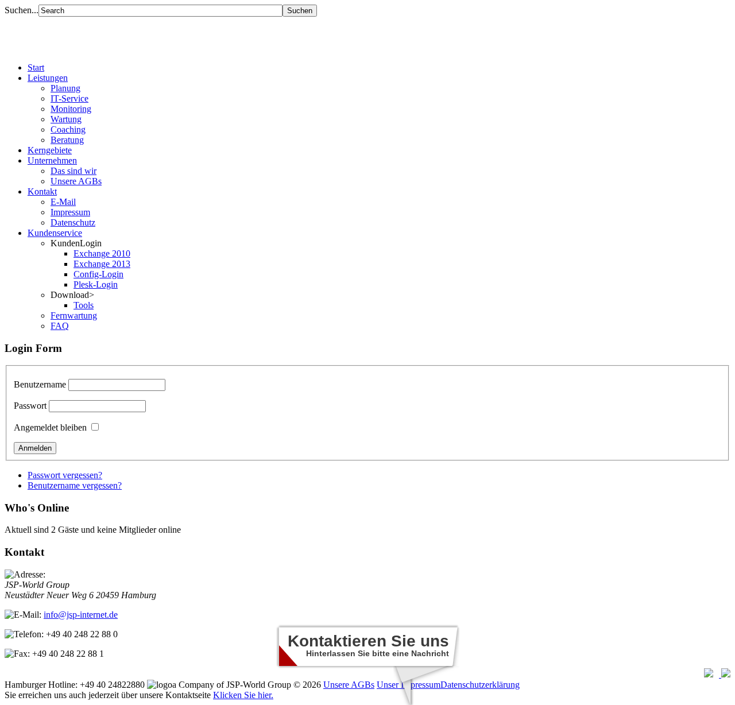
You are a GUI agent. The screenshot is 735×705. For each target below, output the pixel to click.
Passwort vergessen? (65, 475)
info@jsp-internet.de (81, 614)
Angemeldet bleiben (50, 427)
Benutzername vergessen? (75, 485)
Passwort (30, 405)
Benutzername (40, 384)
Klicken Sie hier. (243, 695)
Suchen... (21, 10)
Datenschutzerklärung (480, 684)
